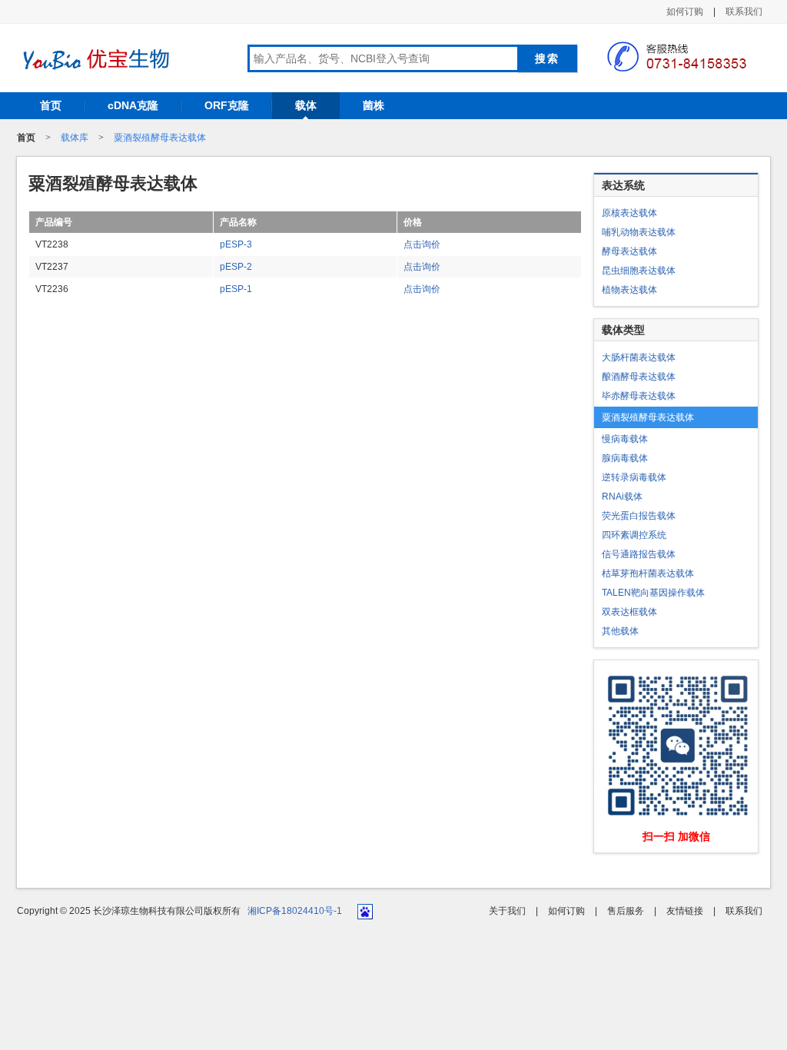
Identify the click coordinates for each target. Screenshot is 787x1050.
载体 (306, 105)
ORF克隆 (226, 105)
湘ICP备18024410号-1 (294, 910)
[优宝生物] (94, 59)
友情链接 (684, 910)
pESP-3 (236, 244)
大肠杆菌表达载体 (639, 357)
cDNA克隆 (133, 105)
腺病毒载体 (625, 458)
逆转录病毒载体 (634, 477)
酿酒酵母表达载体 (639, 376)
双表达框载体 (629, 611)
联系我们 (744, 11)
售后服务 (625, 910)
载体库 (74, 137)
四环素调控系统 (634, 535)
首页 (50, 105)
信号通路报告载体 (639, 554)
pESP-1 (236, 289)
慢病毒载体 (625, 439)
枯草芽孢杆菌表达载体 (648, 573)
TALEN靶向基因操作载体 (653, 592)
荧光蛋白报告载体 (639, 515)
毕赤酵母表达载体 (639, 395)
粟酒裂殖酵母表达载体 (160, 137)
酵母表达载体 (629, 251)
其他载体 (620, 631)
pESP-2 (236, 266)
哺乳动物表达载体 (639, 232)
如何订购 (684, 11)
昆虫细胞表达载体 (639, 270)
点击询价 (421, 244)
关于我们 (507, 910)
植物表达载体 (629, 289)
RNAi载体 (622, 496)
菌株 (373, 105)
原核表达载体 (629, 213)
